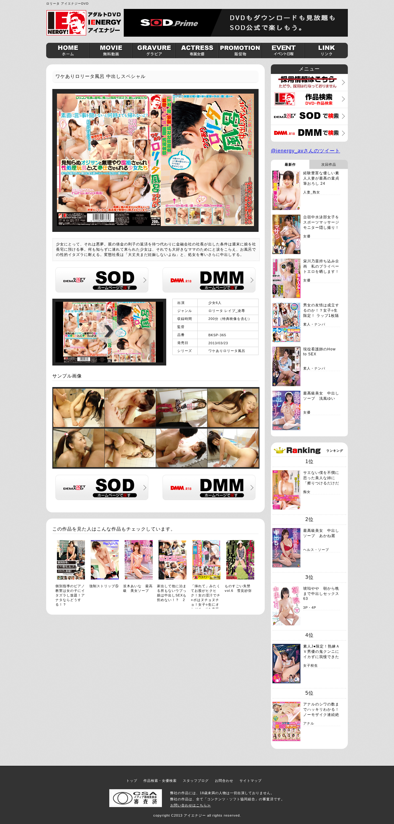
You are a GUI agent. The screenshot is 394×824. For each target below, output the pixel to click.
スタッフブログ (196, 780)
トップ (131, 780)
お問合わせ (224, 780)
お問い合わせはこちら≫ (190, 805)
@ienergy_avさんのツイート (305, 150)
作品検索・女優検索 (160, 780)
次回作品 (328, 164)
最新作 (290, 164)
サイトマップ (250, 780)
